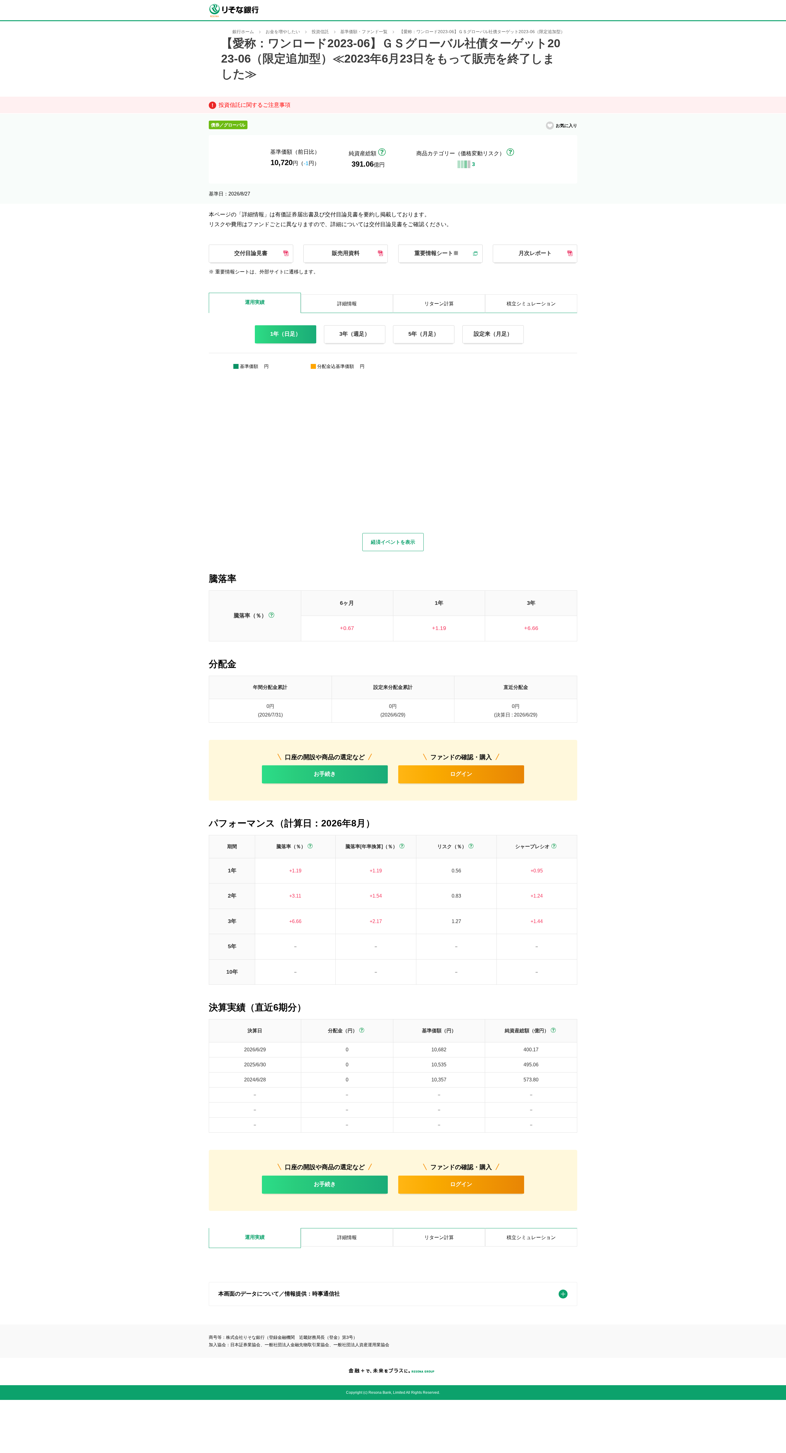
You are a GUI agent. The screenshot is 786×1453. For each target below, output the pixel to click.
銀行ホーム (243, 31)
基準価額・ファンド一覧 (363, 31)
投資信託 (320, 31)
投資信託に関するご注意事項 (254, 105)
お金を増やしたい (283, 31)
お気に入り (566, 125)
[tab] (255, 1238)
